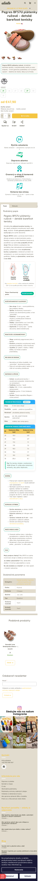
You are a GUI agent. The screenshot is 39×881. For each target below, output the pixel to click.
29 (27, 91)
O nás (4, 786)
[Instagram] (4, 766)
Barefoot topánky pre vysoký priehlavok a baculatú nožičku (19, 851)
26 (9, 91)
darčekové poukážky (16, 523)
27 (15, 91)
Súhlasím (27, 876)
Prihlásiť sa (7, 695)
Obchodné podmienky (9, 789)
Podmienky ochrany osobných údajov (14, 791)
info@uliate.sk (6, 760)
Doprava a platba (8, 781)
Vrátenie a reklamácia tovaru (12, 794)
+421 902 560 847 (7, 762)
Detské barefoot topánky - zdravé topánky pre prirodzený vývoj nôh (25, 582)
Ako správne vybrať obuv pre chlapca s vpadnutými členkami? (15, 822)
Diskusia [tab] (15, 206)
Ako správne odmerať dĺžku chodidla (14, 796)
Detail (9, 663)
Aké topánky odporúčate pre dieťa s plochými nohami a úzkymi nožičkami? (17, 815)
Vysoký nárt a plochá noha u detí (13, 846)
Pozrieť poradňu (27, 293)
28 (21, 91)
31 (3, 96)
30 (33, 91)
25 (3, 91)
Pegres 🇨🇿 (19, 23)
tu (20, 865)
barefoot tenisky (12, 283)
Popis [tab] (5, 206)
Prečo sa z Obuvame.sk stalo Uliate (14, 799)
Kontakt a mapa (7, 784)
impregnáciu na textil (17, 483)
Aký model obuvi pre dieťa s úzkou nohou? (16, 829)
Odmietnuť (10, 876)
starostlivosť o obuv (16, 498)
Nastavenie (19, 870)
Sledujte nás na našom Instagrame (20, 712)
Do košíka (26, 116)
